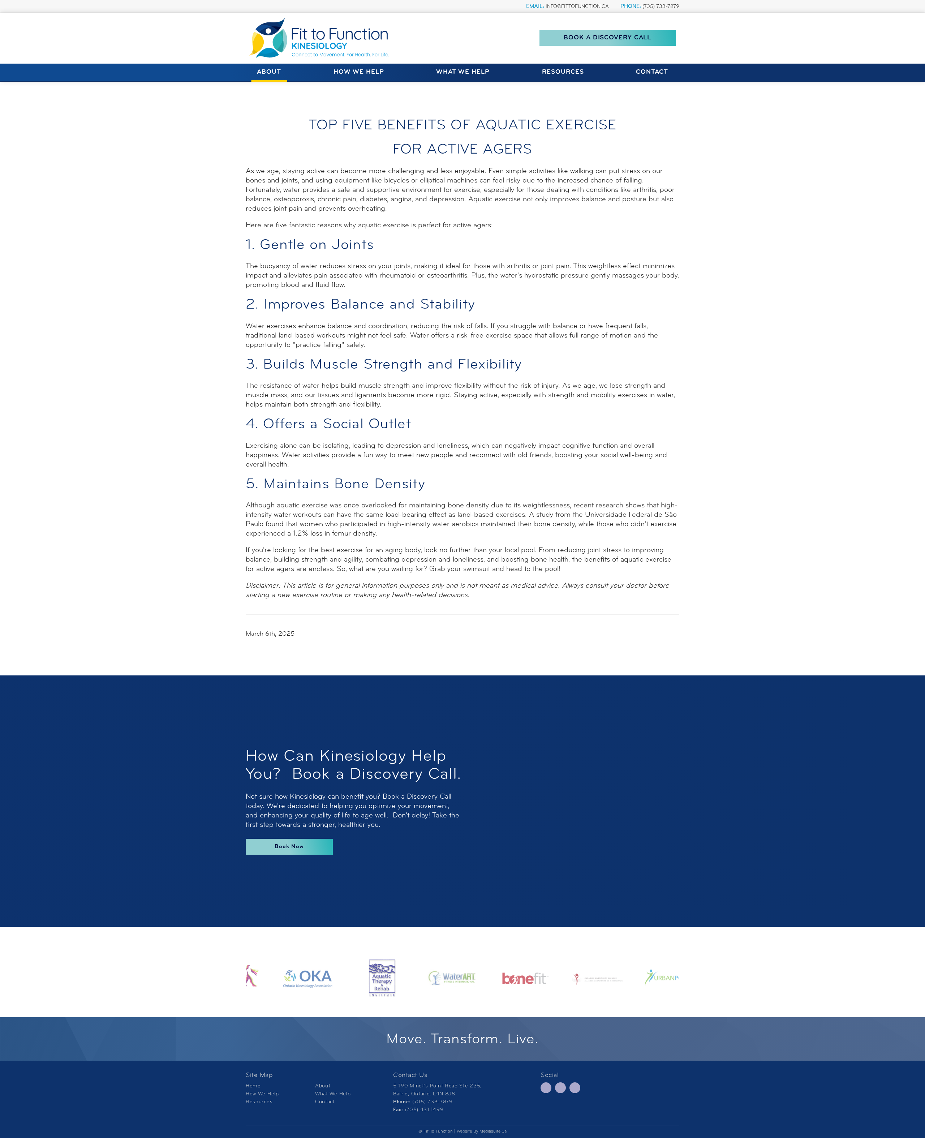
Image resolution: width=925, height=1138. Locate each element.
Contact (652, 72)
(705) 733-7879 (660, 6)
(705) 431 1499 (424, 1110)
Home (253, 1086)
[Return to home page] (321, 38)
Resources (563, 72)
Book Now (289, 847)
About (269, 72)
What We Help (463, 72)
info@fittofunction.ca (577, 6)
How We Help (359, 72)
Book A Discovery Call (607, 38)
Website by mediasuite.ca (482, 1131)
